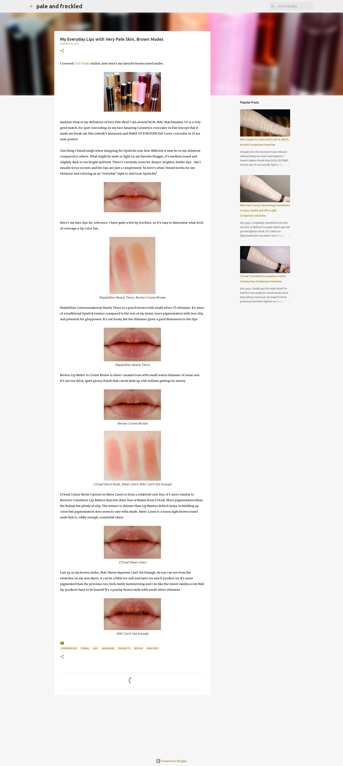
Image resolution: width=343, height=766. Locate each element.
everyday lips (69, 648)
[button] (62, 51)
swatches (152, 648)
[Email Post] (62, 644)
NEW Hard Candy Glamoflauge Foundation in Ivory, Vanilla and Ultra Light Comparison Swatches (265, 210)
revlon (138, 648)
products (124, 648)
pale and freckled (59, 6)
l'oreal (85, 648)
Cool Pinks (82, 63)
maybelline (108, 648)
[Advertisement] (132, 725)
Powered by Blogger (173, 761)
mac (95, 648)
